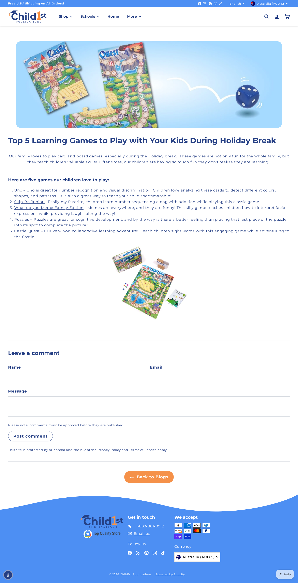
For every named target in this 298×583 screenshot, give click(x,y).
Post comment (30, 436)
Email (156, 367)
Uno (18, 190)
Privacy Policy (109, 450)
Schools (88, 16)
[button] (8, 575)
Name (14, 367)
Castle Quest (27, 231)
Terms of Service (143, 450)
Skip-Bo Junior (29, 202)
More (132, 16)
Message (17, 391)
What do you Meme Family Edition (49, 207)
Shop (64, 16)
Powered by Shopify (170, 574)
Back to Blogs (151, 476)
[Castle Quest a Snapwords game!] (149, 283)
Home (113, 16)
